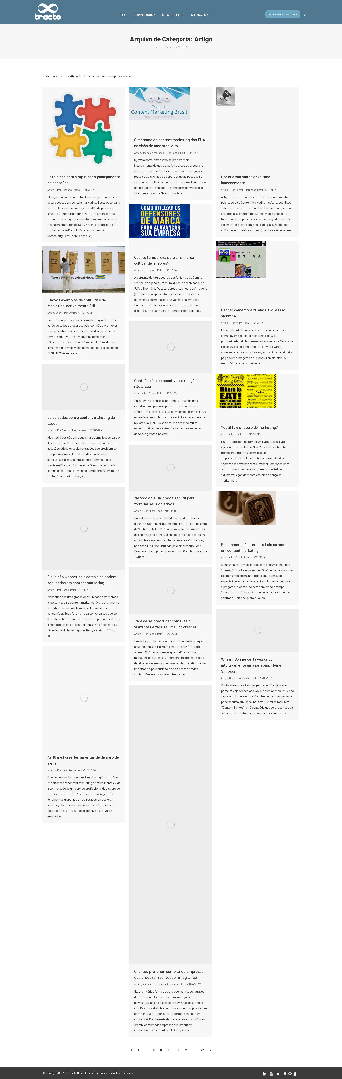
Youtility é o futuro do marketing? (249, 427)
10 (169, 1050)
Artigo (50, 189)
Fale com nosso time (282, 14)
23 (202, 1050)
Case (58, 312)
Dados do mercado (153, 152)
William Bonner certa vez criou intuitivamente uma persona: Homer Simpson (252, 665)
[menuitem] (122, 12)
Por (68, 189)
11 (177, 1050)
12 (185, 1050)
